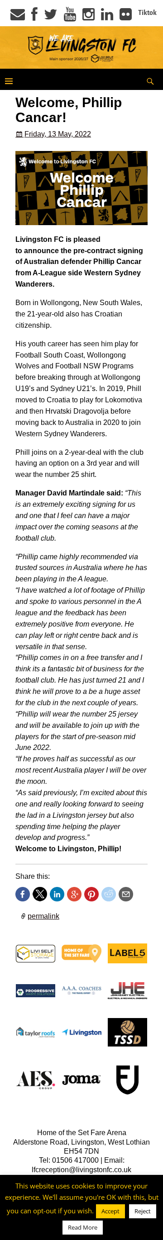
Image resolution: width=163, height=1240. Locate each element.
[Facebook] (34, 17)
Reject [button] (142, 1211)
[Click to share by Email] (126, 894)
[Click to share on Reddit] (108, 894)
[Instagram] (88, 17)
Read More (82, 1227)
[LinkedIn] (107, 17)
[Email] (17, 17)
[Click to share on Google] (74, 894)
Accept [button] (110, 1211)
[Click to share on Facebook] (22, 894)
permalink (43, 916)
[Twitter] (51, 17)
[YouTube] (70, 17)
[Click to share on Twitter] (40, 894)
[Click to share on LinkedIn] (57, 894)
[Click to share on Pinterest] (91, 894)
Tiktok (147, 12)
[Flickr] (126, 17)
